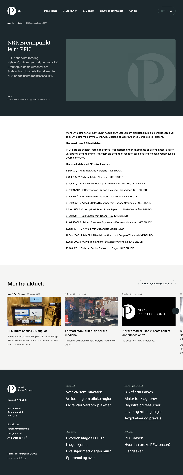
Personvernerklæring (18, 428)
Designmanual (14, 433)
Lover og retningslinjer (143, 411)
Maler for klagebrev (140, 398)
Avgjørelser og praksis (142, 418)
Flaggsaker (133, 451)
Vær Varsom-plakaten (84, 392)
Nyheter (19, 23)
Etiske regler (50, 10)
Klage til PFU (70, 10)
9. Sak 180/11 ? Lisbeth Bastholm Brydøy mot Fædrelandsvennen (101, 222)
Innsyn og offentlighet (111, 10)
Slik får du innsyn (138, 392)
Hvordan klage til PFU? (85, 438)
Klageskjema (77, 444)
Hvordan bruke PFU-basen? (147, 444)
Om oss (133, 10)
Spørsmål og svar (80, 457)
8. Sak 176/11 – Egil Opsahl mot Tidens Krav (89, 215)
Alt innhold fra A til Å (17, 437)
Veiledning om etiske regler (89, 398)
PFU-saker (88, 10)
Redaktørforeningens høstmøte (128, 149)
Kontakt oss (13, 424)
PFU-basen (133, 438)
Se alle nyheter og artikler (155, 283)
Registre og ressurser (142, 405)
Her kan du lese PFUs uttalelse (83, 143)
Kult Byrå (21, 458)
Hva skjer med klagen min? (88, 451)
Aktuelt (10, 23)
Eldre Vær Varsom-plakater (88, 405)
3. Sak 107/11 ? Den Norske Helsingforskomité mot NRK (96, 183)
